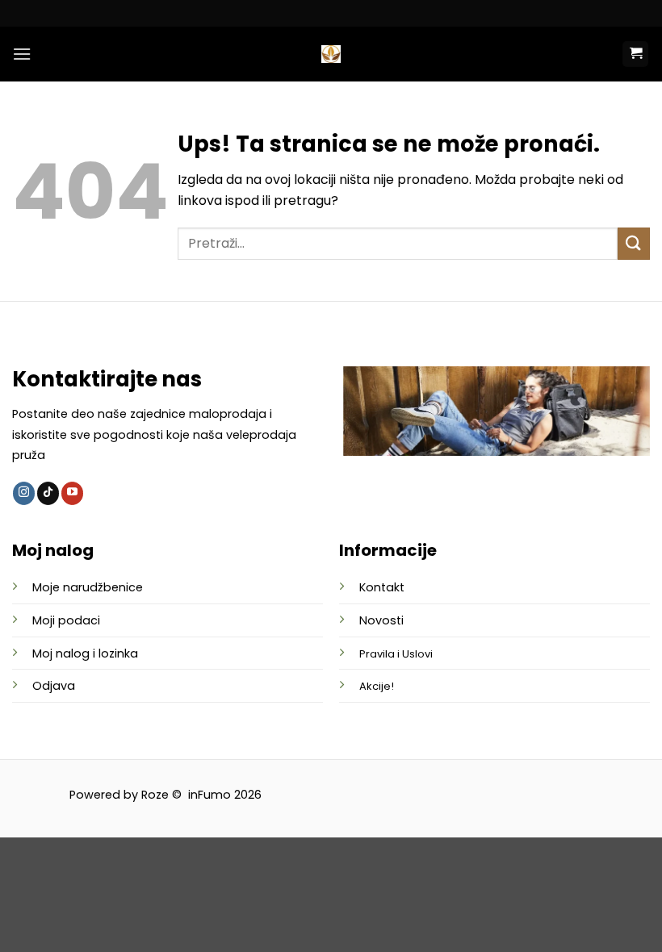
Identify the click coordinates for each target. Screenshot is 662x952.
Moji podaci (66, 620)
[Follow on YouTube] (72, 493)
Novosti (381, 620)
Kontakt (381, 587)
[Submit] (634, 243)
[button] (21, 53)
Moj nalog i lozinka (85, 653)
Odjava (53, 686)
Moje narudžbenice (87, 587)
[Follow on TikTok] (48, 493)
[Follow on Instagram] (24, 493)
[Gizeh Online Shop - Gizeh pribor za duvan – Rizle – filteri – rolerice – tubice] (331, 54)
